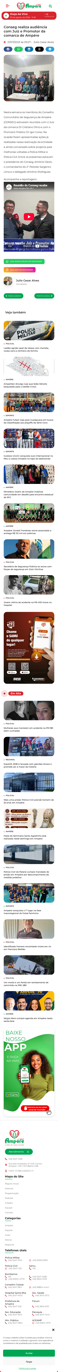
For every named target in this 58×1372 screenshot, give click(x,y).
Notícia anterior (14, 296)
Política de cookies (27, 1368)
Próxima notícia (43, 296)
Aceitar (29, 1353)
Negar (29, 1361)
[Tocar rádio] (6, 15)
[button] (53, 1329)
